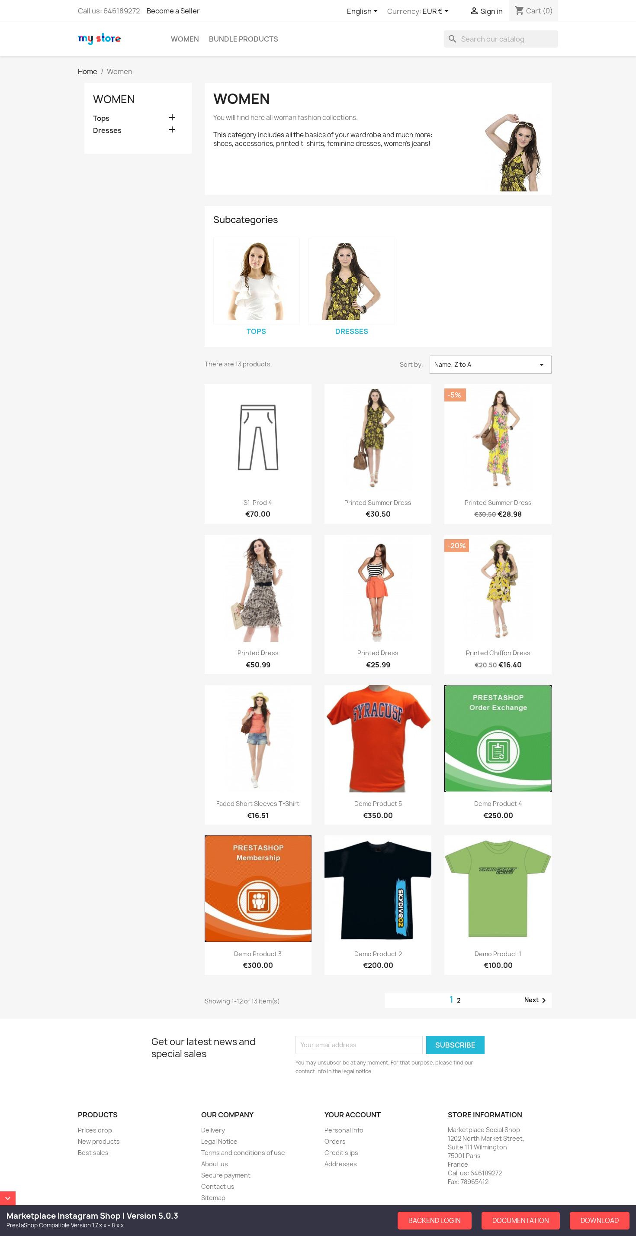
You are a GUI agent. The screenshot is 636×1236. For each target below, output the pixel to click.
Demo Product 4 (498, 803)
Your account (352, 1115)
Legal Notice (219, 1141)
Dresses (107, 130)
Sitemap (213, 1198)
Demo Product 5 (378, 803)
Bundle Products (243, 39)
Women (185, 39)
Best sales (93, 1153)
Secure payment (226, 1175)
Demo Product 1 (498, 954)
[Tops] (256, 281)
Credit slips (341, 1153)
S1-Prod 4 (258, 502)
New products (99, 1141)
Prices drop (95, 1130)
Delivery (213, 1130)
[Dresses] (351, 281)
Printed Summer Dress (377, 502)
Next (536, 1000)
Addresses (340, 1164)
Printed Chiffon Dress (498, 653)
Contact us (217, 1186)
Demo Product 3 (258, 954)
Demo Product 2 (378, 954)
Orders (335, 1141)
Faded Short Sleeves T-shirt (257, 803)
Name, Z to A (490, 364)
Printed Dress (258, 653)
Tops (101, 118)
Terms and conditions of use (243, 1153)
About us (214, 1164)
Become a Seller (173, 11)
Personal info (343, 1130)
